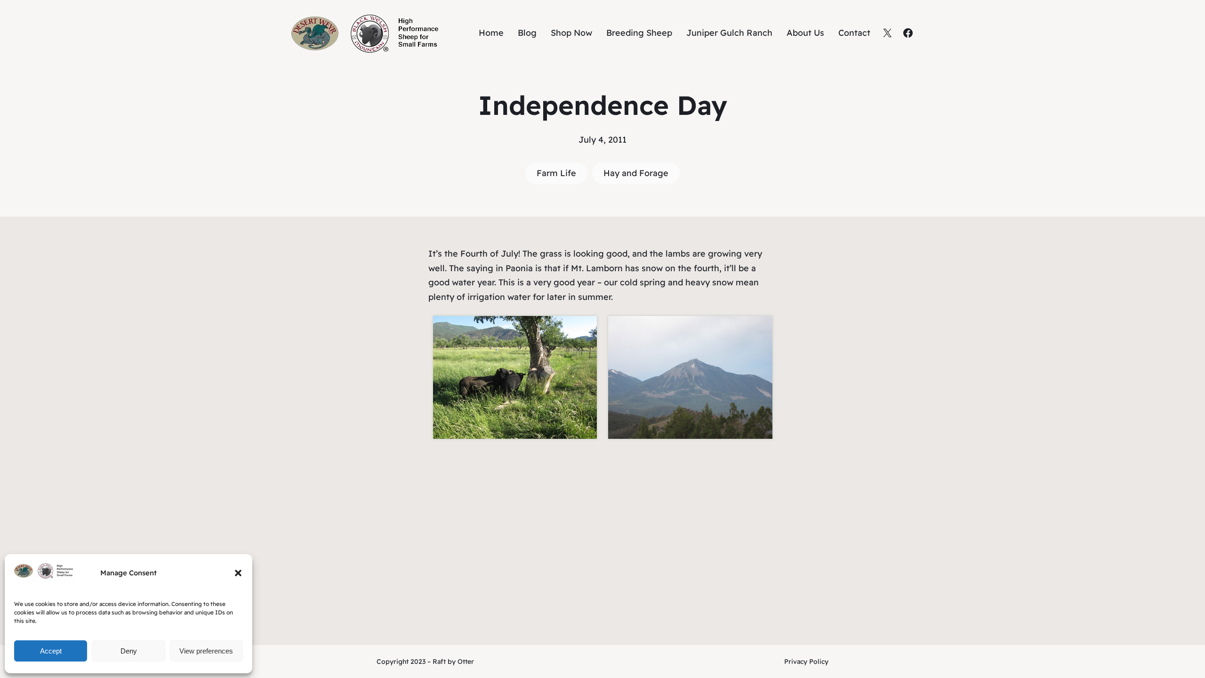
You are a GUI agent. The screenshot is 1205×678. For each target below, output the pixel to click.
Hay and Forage (635, 173)
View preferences (206, 651)
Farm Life (556, 173)
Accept (51, 651)
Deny (128, 651)
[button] (238, 573)
